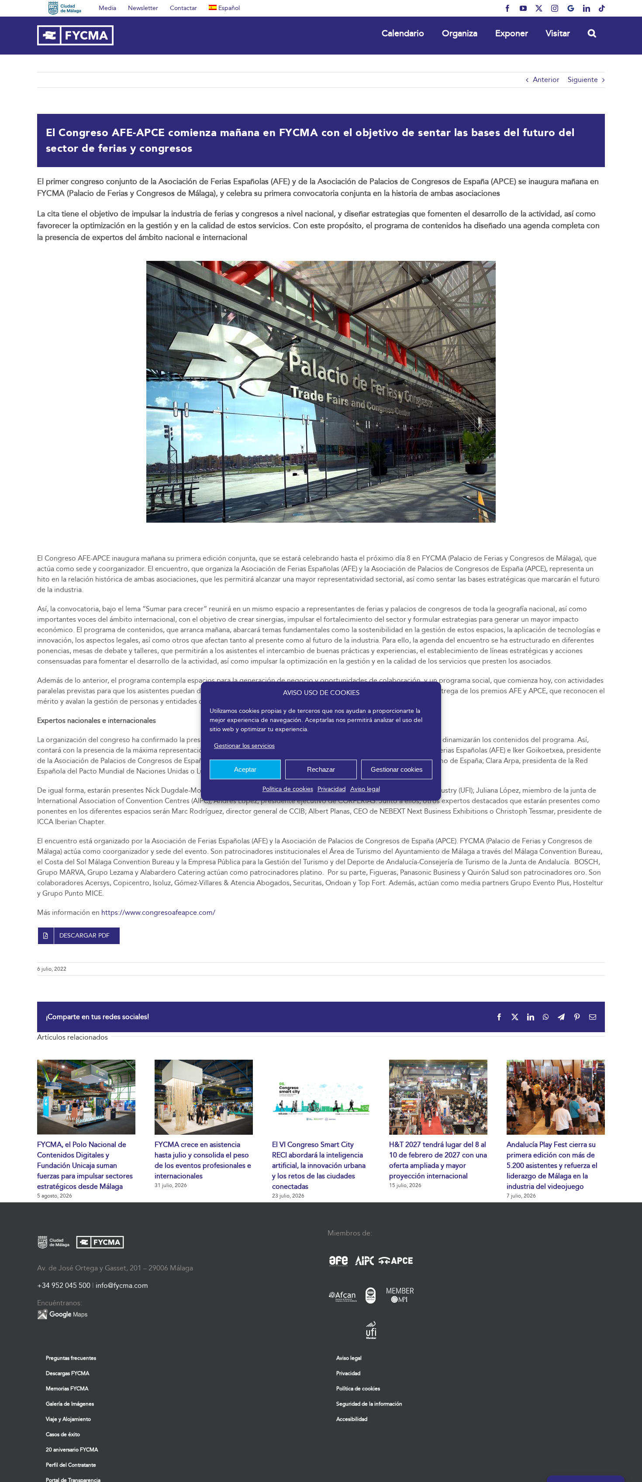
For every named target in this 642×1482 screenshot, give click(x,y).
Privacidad (332, 789)
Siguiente (583, 79)
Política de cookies (287, 789)
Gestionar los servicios (244, 746)
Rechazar (321, 769)
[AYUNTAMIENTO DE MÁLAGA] (65, 8)
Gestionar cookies (397, 769)
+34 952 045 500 (63, 1285)
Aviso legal (365, 789)
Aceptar (245, 769)
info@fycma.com (122, 1285)
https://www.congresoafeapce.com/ (158, 912)
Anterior (546, 79)
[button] (592, 33)
